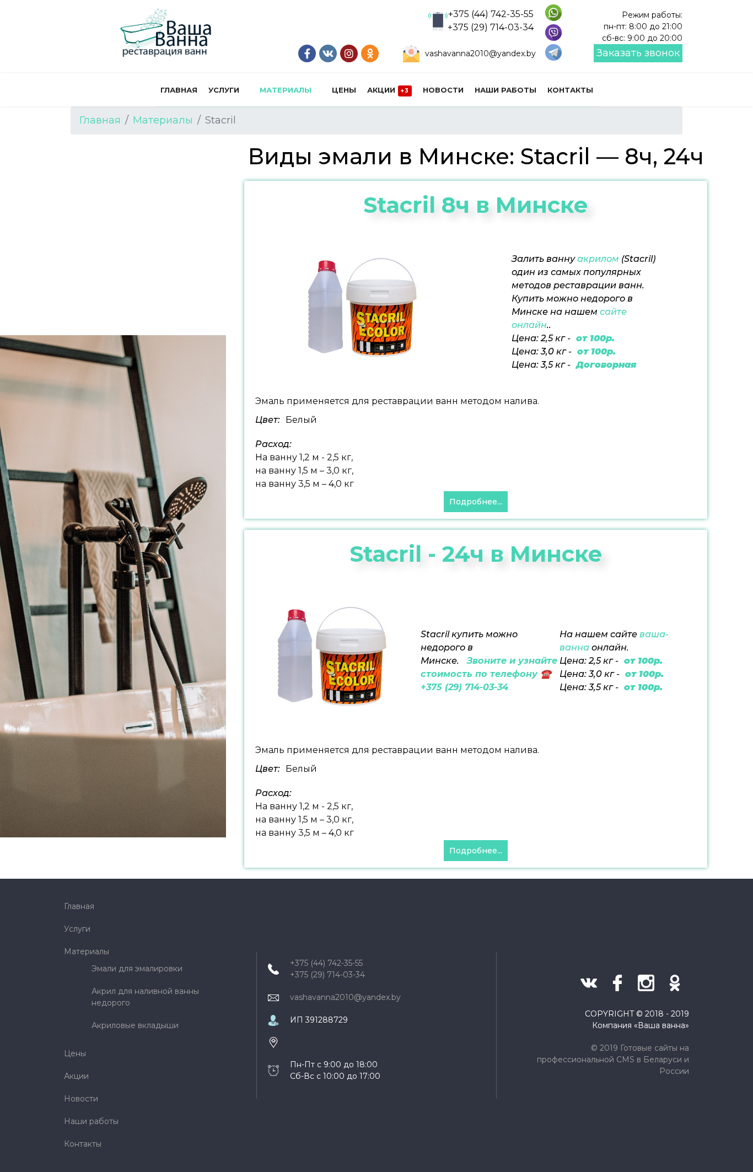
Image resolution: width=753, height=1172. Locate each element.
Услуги (223, 89)
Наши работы (505, 89)
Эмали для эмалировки (137, 969)
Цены (344, 89)
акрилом (598, 259)
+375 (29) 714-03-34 (491, 27)
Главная (178, 89)
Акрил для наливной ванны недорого (145, 997)
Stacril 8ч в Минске (475, 204)
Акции (388, 89)
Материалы (285, 89)
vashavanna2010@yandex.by (480, 53)
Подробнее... (475, 502)
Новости (443, 89)
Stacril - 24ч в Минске (476, 553)
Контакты (570, 89)
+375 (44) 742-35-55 (491, 14)
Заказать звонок (638, 53)
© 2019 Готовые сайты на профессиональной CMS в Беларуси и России (613, 1059)
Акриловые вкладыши (135, 1025)
